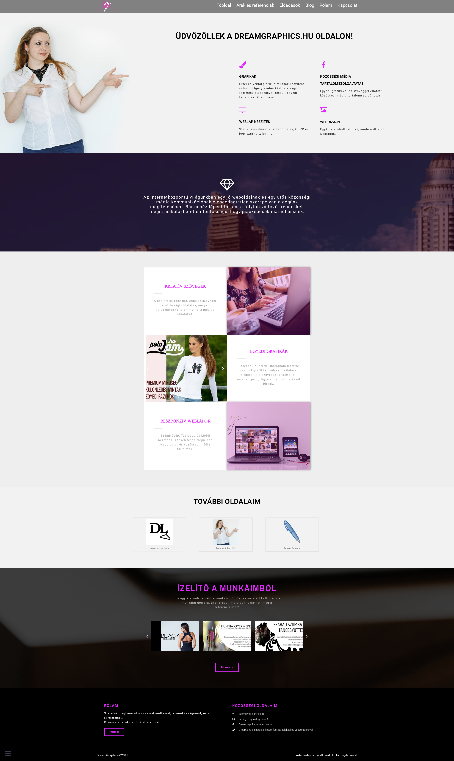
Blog (309, 5)
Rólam (326, 5)
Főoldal (224, 5)
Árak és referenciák (255, 5)
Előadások (289, 5)
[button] (147, 368)
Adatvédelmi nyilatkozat (313, 755)
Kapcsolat (347, 5)
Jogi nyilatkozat (346, 755)
